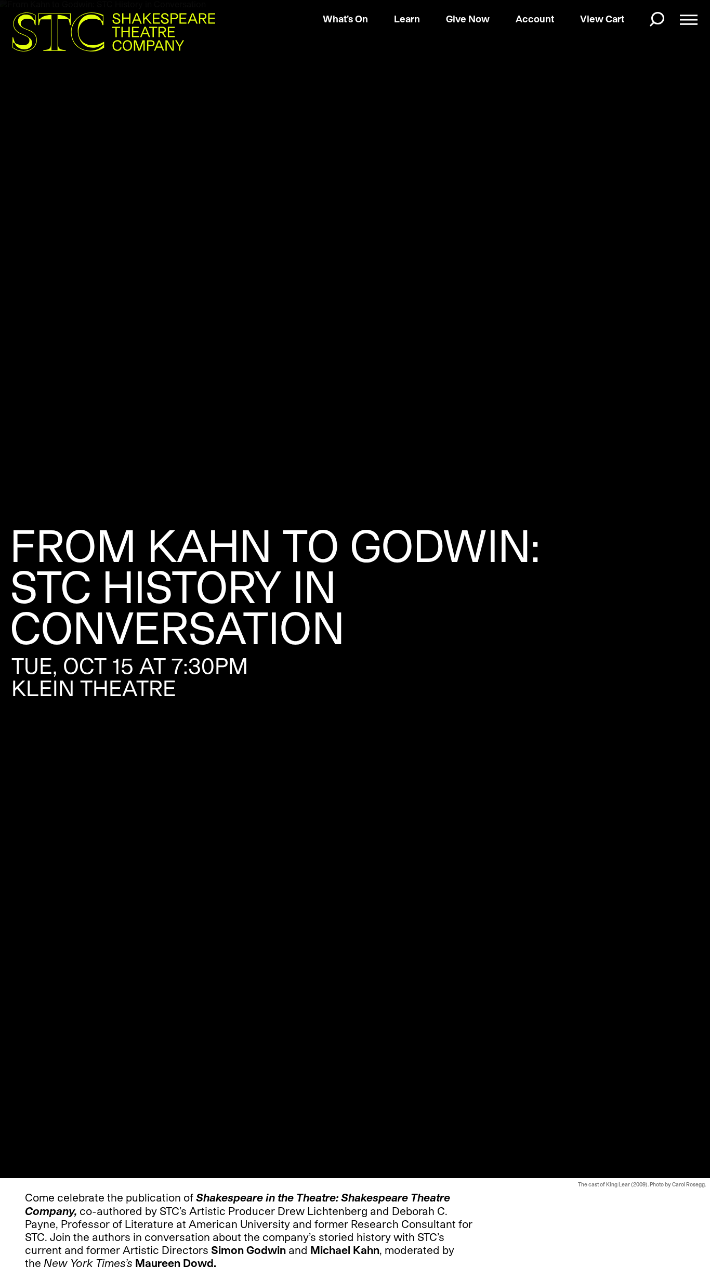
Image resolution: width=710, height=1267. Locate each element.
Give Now (468, 18)
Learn (407, 18)
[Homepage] (104, 31)
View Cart (602, 18)
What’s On (345, 18)
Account (535, 18)
